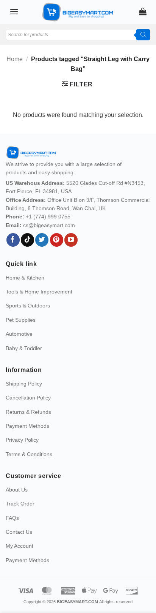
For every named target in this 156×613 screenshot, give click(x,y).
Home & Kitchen (25, 278)
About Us (17, 490)
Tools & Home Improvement (39, 292)
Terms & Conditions (29, 454)
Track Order (20, 504)
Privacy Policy (22, 440)
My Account (19, 546)
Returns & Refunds (28, 412)
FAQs (12, 518)
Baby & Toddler (24, 348)
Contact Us (19, 532)
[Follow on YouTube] (71, 240)
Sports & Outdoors (28, 306)
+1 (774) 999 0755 (48, 217)
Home (14, 59)
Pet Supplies (21, 320)
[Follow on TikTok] (27, 240)
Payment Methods (27, 426)
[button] (14, 11)
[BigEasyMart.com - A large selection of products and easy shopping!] (78, 12)
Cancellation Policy (28, 398)
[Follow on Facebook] (13, 240)
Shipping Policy (24, 384)
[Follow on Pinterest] (56, 240)
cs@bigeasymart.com (49, 225)
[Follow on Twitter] (41, 240)
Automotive (19, 334)
